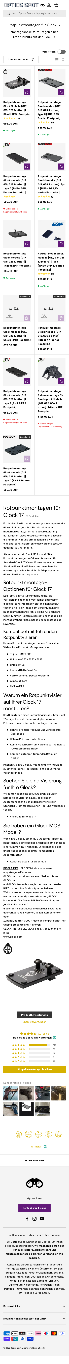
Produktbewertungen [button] (34, 1014)
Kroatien (34, 1272)
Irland (23, 1280)
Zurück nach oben (35, 1160)
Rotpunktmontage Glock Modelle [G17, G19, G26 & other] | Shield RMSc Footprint (17, 108)
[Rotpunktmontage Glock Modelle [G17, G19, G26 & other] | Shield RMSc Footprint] (17, 83)
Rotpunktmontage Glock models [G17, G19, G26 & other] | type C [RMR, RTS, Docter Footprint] (49, 110)
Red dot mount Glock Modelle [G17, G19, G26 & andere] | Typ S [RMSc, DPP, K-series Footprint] (51, 261)
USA (46, 1292)
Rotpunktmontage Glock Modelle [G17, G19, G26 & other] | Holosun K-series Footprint (49, 335)
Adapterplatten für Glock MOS (28, 861)
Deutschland (38, 1276)
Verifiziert (36, 1146)
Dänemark (46, 1272)
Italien (32, 1280)
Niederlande (31, 1284)
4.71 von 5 (43, 1033)
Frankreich (23, 1276)
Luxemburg (16, 1284)
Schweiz (59, 1288)
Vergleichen (49, 51)
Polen (56, 1284)
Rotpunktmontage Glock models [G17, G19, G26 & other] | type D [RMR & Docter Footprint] (16, 476)
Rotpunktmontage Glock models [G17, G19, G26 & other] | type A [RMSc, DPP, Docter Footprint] (15, 184)
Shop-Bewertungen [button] (34, 1021)
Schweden (46, 1288)
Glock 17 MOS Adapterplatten (20, 574)
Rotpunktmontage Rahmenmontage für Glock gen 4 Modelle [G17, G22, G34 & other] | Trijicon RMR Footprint (50, 401)
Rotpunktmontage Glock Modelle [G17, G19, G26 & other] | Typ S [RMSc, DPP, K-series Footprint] (51, 184)
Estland (58, 1272)
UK (20, 1292)
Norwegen (46, 1284)
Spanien (34, 1288)
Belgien (58, 1268)
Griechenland (55, 1276)
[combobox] (34, 13)
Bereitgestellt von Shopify (33, 1348)
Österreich (46, 1268)
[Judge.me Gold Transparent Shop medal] (38, 1134)
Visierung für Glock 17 (23, 816)
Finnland (10, 1276)
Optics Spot (16, 1348)
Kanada (22, 1272)
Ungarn (14, 1280)
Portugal (9, 1288)
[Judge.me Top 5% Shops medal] (58, 1134)
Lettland (42, 1280)
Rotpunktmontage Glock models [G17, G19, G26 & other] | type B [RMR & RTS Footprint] (14, 399)
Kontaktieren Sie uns (34, 1207)
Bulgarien (11, 1272)
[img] (34, 1034)
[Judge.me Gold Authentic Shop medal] (28, 1134)
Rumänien (22, 1288)
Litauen (53, 1280)
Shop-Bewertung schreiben (34, 1069)
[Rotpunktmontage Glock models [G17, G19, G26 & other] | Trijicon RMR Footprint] (17, 234)
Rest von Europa (33, 1292)
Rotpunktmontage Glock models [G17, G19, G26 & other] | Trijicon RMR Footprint (17, 259)
